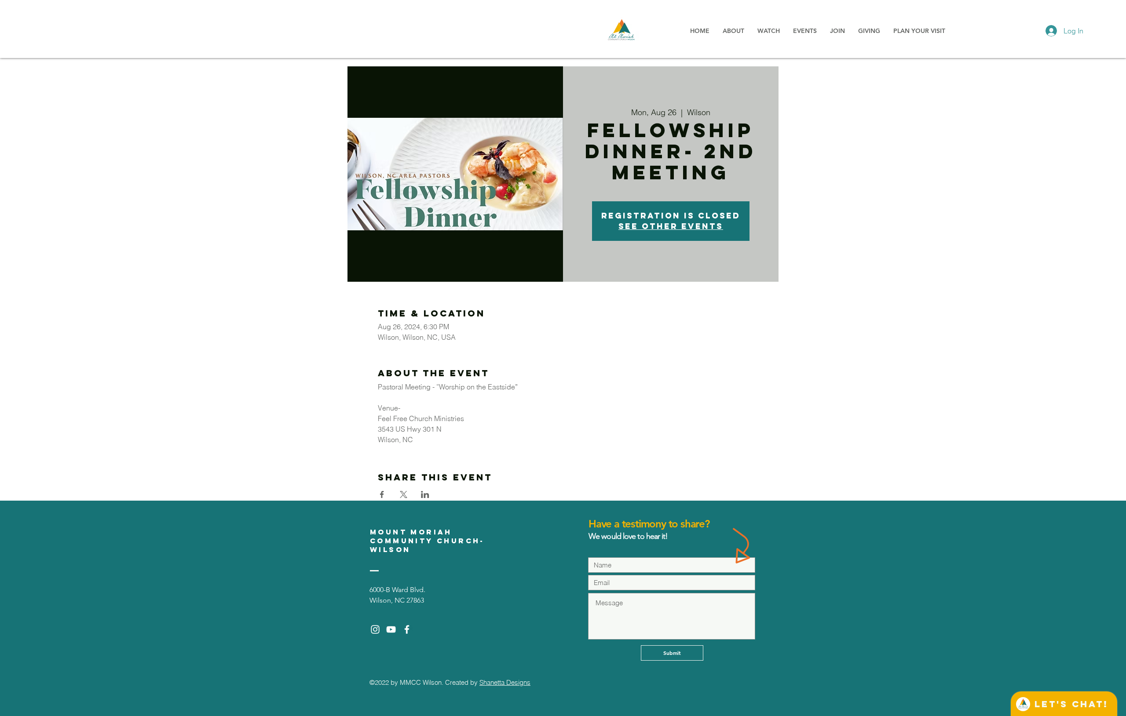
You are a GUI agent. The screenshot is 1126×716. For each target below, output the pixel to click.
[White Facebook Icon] (407, 629)
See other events (670, 226)
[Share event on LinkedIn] (425, 494)
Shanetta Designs (504, 682)
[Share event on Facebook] (382, 494)
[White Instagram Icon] (375, 629)
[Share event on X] (403, 494)
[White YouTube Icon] (391, 629)
